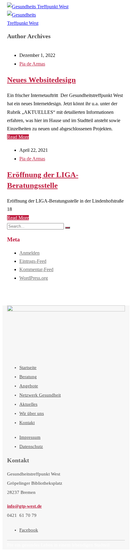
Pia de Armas (32, 63)
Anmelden (29, 252)
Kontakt (27, 422)
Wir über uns (31, 413)
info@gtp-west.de (24, 506)
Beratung (28, 376)
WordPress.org (33, 278)
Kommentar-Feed (36, 269)
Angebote (28, 385)
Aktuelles (28, 404)
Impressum (30, 437)
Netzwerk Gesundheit (40, 395)
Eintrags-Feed (32, 261)
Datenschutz (31, 446)
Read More (18, 137)
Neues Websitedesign (41, 80)
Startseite (28, 367)
